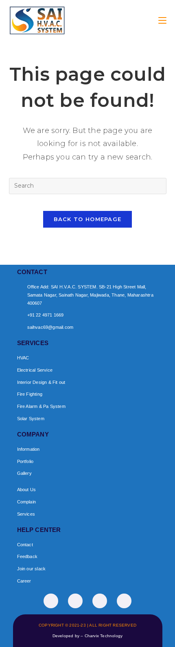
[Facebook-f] (51, 601)
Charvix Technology (104, 636)
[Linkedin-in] (99, 601)
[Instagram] (75, 601)
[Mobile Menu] (162, 20)
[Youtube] (124, 601)
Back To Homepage (88, 219)
